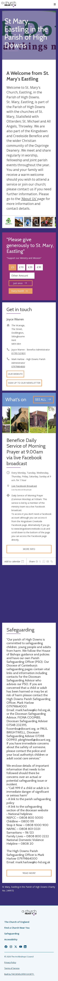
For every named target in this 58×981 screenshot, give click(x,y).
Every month (17, 290)
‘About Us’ (29, 199)
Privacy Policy (10, 962)
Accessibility (10, 939)
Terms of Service (11, 968)
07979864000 (18, 366)
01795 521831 (18, 353)
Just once (18, 283)
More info (29, 549)
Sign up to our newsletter (24, 382)
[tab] (14, 561)
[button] (55, 4)
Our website (15, 373)
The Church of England (16, 921)
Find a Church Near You (17, 927)
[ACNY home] (8, 4)
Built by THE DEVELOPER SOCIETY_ (19, 974)
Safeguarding (11, 933)
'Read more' (29, 873)
